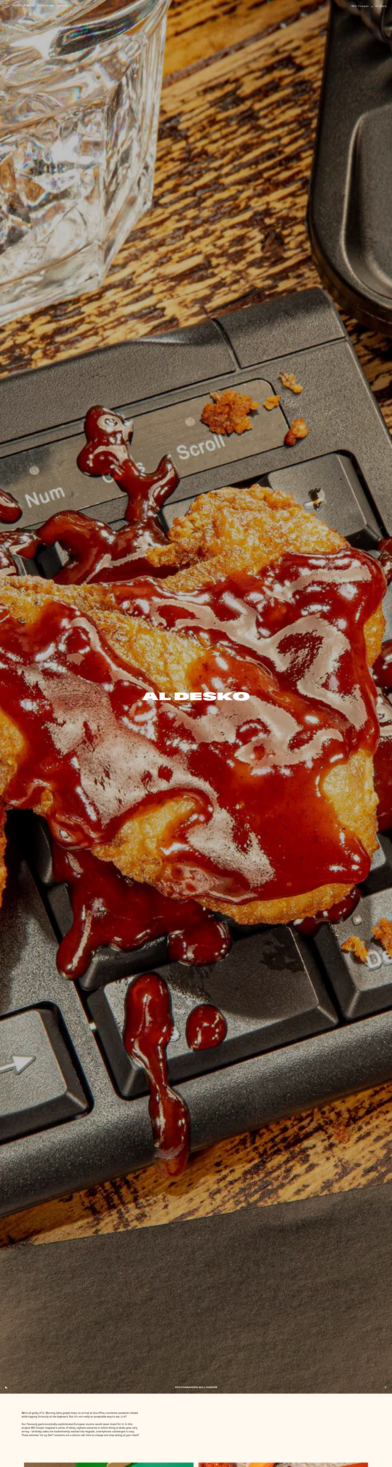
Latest (62, 5)
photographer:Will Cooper (196, 1387)
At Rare (369, 6)
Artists (28, 5)
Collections (45, 5)
